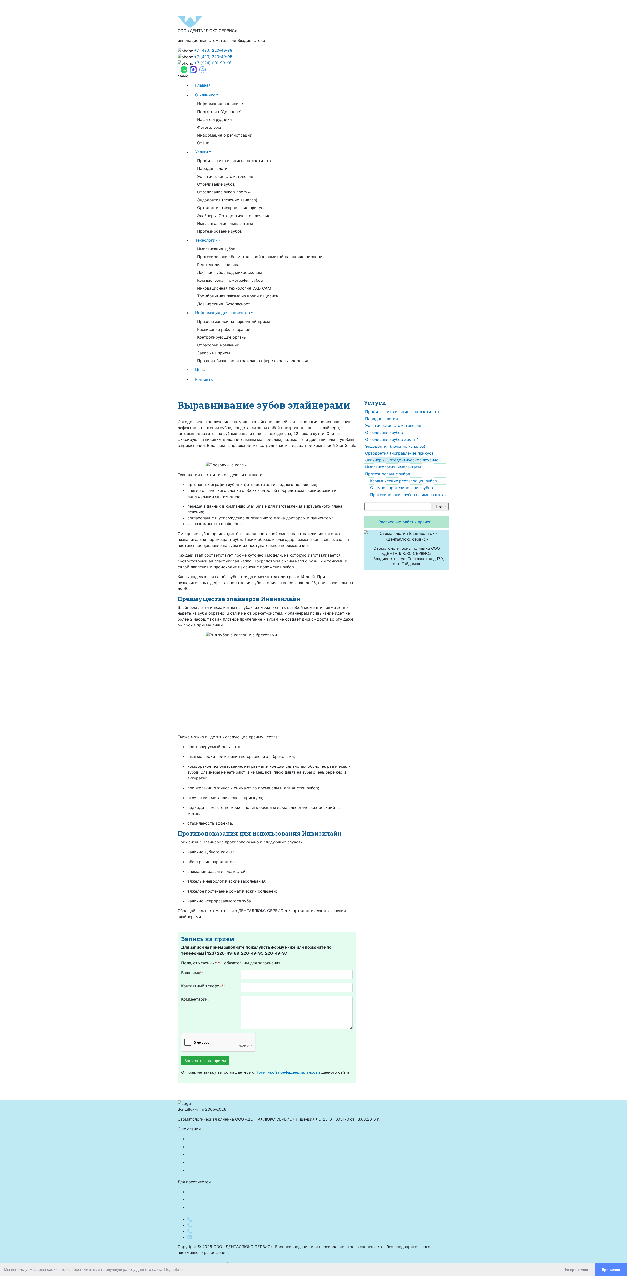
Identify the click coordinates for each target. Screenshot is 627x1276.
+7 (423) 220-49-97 (212, 1230)
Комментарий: (195, 999)
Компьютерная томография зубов (230, 280)
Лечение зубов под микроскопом (229, 272)
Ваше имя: (192, 972)
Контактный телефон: (203, 985)
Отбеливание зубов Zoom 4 (224, 192)
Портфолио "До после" (219, 111)
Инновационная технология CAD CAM (234, 288)
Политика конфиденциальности (218, 1191)
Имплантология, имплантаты (225, 223)
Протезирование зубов (219, 231)
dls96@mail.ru (206, 1236)
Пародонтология (213, 168)
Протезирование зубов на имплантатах (408, 494)
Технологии (206, 240)
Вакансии (196, 1170)
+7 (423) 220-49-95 (213, 56)
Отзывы (204, 142)
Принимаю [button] (611, 1270)
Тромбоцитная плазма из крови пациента (237, 295)
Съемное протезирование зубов (401, 487)
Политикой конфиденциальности (287, 1072)
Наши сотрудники (214, 119)
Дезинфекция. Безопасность (225, 303)
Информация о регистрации (224, 135)
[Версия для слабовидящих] (202, 69)
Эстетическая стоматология (225, 176)
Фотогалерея (209, 127)
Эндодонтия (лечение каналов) (227, 199)
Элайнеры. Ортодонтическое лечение (233, 215)
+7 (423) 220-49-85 (212, 1225)
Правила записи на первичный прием (233, 321)
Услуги (201, 151)
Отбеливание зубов (216, 184)
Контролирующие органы (222, 337)
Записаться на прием (205, 1060)
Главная (203, 85)
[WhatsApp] (184, 69)
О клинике (205, 94)
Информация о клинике (220, 103)
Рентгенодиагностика (218, 264)
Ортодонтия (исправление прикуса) (232, 207)
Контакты (204, 379)
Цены (200, 369)
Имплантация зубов (216, 248)
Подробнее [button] (174, 1269)
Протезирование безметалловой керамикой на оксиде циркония (261, 256)
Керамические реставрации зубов (403, 480)
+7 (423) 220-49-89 (213, 50)
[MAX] (193, 69)
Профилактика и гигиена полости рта (234, 160)
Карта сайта (199, 1199)
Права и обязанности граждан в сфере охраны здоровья (252, 360)
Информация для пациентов (222, 312)
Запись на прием (213, 352)
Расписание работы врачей (223, 329)
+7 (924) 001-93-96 (213, 62)
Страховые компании (218, 345)
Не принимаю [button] (576, 1270)
